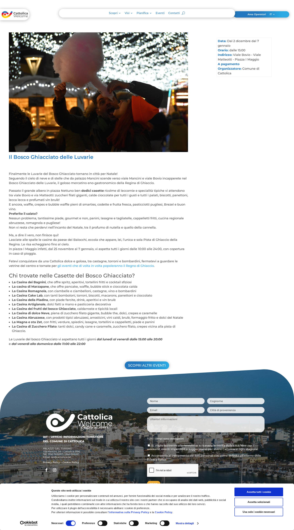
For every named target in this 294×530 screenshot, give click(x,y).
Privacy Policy (51, 462)
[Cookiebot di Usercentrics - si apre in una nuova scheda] (29, 523)
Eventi (160, 13)
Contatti (174, 13)
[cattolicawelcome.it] (14, 19)
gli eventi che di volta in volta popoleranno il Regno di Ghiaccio (106, 266)
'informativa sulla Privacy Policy (128, 512)
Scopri (113, 13)
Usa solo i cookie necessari (259, 511)
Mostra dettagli (185, 523)
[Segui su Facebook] (46, 470)
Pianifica (143, 13)
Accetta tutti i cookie (259, 491)
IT (271, 14)
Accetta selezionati (259, 502)
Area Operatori (257, 14)
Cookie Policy (163, 512)
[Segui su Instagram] (54, 470)
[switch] (102, 523)
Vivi (127, 13)
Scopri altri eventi (147, 365)
